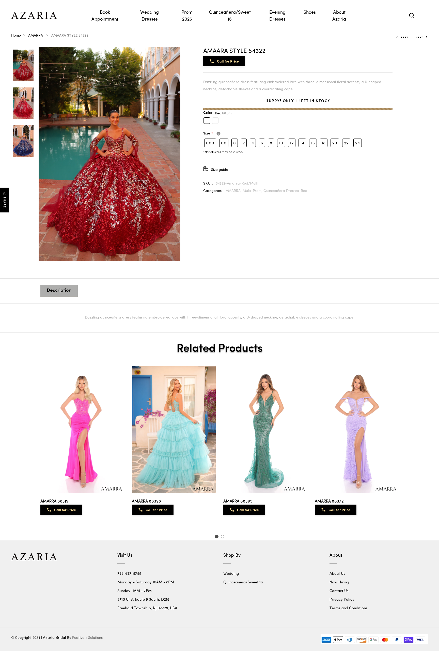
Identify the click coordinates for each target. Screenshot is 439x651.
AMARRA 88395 (237, 501)
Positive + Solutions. (88, 637)
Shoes (310, 12)
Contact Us (339, 590)
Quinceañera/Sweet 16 (230, 15)
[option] (23, 66)
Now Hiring (339, 581)
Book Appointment (104, 15)
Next (419, 37)
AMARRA (36, 35)
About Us (337, 573)
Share (5, 202)
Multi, (248, 190)
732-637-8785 (129, 573)
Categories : (213, 190)
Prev (404, 37)
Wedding (231, 573)
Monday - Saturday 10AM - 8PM (145, 581)
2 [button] (223, 537)
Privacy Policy (342, 599)
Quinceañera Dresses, (282, 190)
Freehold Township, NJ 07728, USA (147, 607)
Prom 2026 (187, 15)
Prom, (258, 190)
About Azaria (339, 15)
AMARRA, (234, 190)
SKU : (208, 183)
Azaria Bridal (54, 637)
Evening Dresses (277, 15)
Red (304, 190)
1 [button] (217, 537)
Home (16, 35)
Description (59, 291)
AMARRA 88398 (146, 501)
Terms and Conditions (349, 607)
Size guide (219, 169)
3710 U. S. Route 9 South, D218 (143, 599)
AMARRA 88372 (329, 501)
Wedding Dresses (149, 15)
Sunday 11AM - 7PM (134, 590)
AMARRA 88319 (54, 501)
